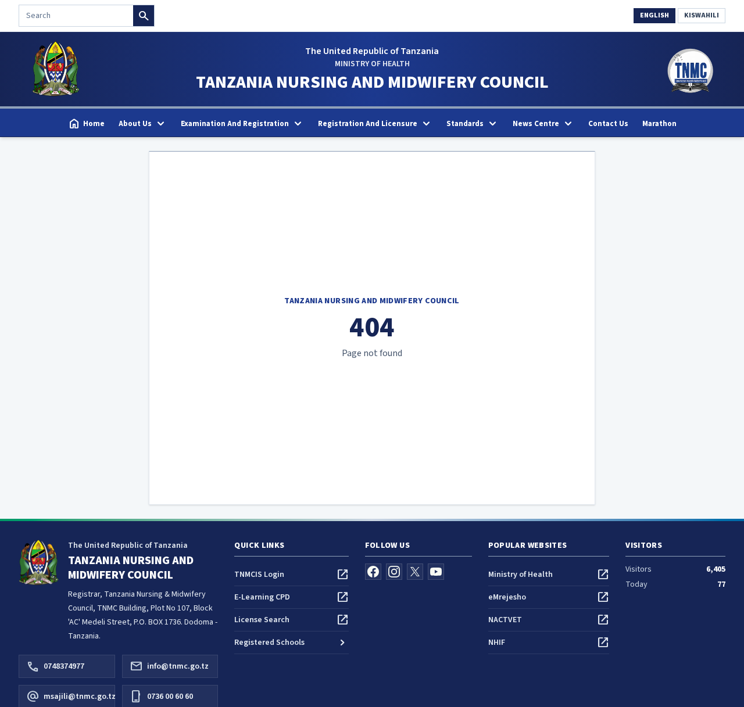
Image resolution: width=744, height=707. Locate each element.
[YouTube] (436, 572)
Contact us (608, 124)
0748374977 (55, 666)
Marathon (659, 124)
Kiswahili (701, 15)
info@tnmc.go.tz (169, 666)
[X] (415, 572)
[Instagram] (394, 572)
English (654, 15)
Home (86, 123)
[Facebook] (373, 572)
